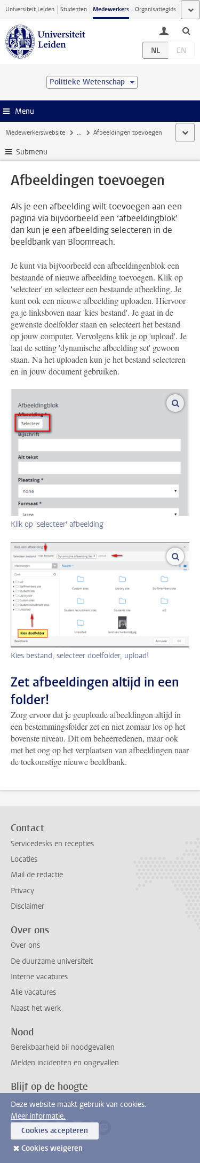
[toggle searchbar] (186, 30)
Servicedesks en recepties (52, 844)
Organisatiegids (155, 9)
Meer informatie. (38, 1116)
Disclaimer (27, 906)
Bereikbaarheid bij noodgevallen (63, 1047)
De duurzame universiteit (52, 961)
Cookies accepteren (54, 1131)
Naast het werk (36, 1008)
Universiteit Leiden (29, 9)
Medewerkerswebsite (35, 132)
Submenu (31, 152)
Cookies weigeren (52, 1148)
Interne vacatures (39, 977)
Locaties (24, 859)
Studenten (73, 9)
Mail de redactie (37, 875)
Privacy (22, 891)
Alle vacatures (33, 992)
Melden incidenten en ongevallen (65, 1063)
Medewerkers (111, 9)
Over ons (25, 945)
